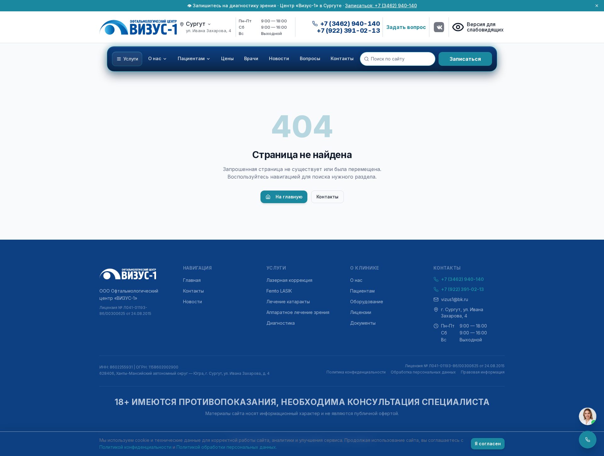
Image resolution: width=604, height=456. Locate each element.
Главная (192, 280)
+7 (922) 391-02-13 (348, 30)
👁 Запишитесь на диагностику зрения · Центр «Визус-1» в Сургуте (264, 5)
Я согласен (488, 443)
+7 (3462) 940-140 (462, 279)
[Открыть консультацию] (588, 416)
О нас (154, 58)
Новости (279, 58)
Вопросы (310, 58)
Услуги (130, 59)
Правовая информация (483, 372)
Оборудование (366, 301)
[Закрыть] (596, 5)
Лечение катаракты (288, 301)
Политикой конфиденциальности (135, 447)
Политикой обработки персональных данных (226, 447)
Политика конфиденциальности (356, 372)
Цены (227, 58)
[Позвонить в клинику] (587, 439)
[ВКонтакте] (439, 27)
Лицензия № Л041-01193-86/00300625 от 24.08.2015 (125, 310)
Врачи (251, 58)
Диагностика (280, 323)
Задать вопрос (406, 27)
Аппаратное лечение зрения (297, 312)
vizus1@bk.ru (454, 299)
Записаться (465, 59)
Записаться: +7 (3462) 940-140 (381, 5)
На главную (289, 196)
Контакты (342, 58)
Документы (363, 323)
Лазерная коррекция (289, 280)
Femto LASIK (279, 291)
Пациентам (191, 58)
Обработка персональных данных (423, 372)
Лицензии (360, 312)
